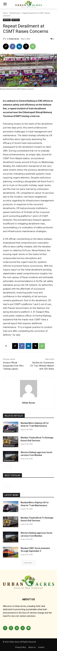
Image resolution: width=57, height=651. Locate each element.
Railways (7, 20)
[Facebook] (12, 46)
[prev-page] (5, 467)
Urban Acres (14, 39)
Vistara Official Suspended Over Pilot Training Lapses (13, 365)
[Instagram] (11, 628)
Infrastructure (15, 13)
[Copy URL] (6, 46)
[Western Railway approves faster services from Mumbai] (10, 456)
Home (5, 13)
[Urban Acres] (5, 38)
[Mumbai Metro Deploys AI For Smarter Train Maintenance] (10, 427)
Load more (27, 563)
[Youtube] (28, 628)
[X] (26, 46)
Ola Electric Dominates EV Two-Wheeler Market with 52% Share (42, 365)
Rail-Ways (15, 20)
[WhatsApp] (33, 46)
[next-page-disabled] (9, 486)
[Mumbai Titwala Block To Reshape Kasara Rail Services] (10, 441)
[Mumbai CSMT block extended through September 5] (10, 552)
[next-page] (9, 467)
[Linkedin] (19, 46)
